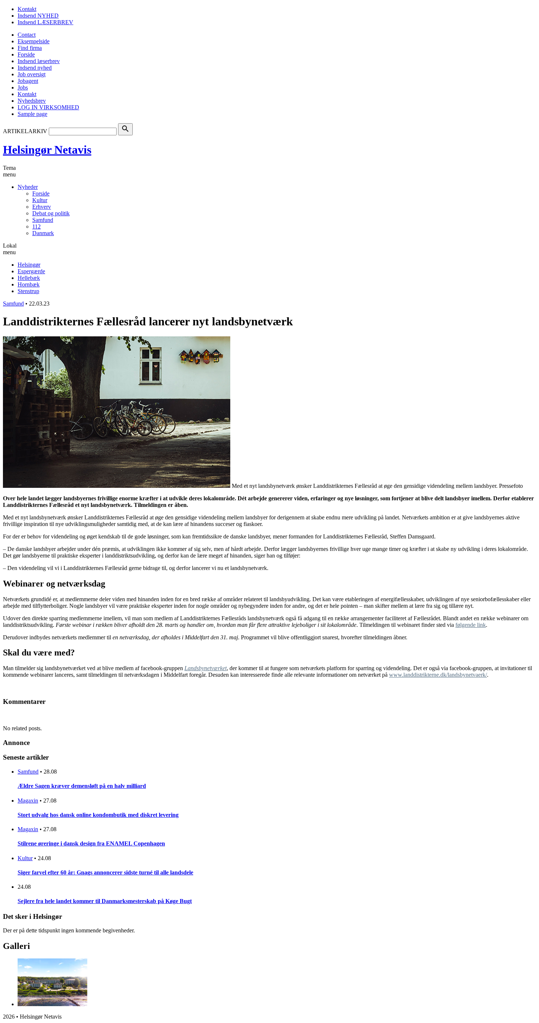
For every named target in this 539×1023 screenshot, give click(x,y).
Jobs (23, 87)
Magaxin (28, 800)
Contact (27, 35)
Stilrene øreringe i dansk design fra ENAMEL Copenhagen (91, 843)
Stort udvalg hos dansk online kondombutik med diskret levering (98, 815)
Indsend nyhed (35, 68)
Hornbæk (29, 284)
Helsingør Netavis (47, 149)
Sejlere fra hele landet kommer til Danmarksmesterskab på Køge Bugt (105, 901)
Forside (26, 54)
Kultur (39, 200)
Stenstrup (28, 291)
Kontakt (27, 9)
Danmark (43, 233)
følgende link (470, 625)
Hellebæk (29, 278)
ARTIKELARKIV (25, 131)
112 (36, 226)
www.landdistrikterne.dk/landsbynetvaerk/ (438, 675)
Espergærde (31, 271)
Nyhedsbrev (32, 101)
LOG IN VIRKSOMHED (48, 107)
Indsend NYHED (38, 15)
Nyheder (28, 187)
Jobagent (28, 81)
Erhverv (41, 207)
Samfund (42, 220)
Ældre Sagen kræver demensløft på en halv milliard (82, 786)
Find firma (30, 48)
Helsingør (29, 265)
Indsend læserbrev (39, 61)
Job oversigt (31, 74)
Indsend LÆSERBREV (45, 22)
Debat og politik (51, 213)
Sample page (32, 114)
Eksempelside (34, 41)
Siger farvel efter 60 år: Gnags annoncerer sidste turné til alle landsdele (105, 872)
